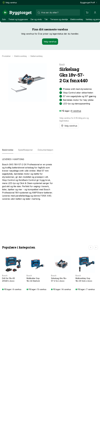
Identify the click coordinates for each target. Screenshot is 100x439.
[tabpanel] (27, 179)
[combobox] (58, 12)
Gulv (4, 19)
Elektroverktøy (76, 19)
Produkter (6, 56)
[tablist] (27, 150)
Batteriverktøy (37, 56)
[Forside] (17, 12)
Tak (46, 19)
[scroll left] (91, 247)
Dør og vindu (36, 19)
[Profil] (95, 12)
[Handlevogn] (87, 13)
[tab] (7, 150)
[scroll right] (96, 247)
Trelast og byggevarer (18, 19)
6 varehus (76, 111)
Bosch (62, 64)
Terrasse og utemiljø (59, 19)
